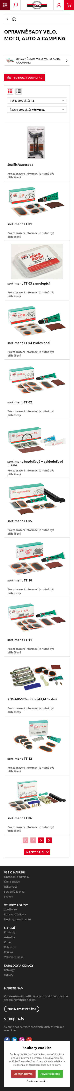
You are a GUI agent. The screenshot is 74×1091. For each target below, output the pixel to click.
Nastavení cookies (37, 1081)
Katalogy (9, 970)
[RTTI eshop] (37, 5)
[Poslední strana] (49, 840)
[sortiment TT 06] (37, 796)
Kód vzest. (38, 109)
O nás (7, 942)
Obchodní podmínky (16, 877)
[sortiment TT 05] (37, 499)
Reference (10, 947)
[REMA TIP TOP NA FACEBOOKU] (7, 1040)
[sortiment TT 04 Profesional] (37, 320)
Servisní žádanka (14, 891)
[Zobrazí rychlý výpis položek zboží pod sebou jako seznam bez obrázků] (18, 91)
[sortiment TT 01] (37, 202)
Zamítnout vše (23, 1074)
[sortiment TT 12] (37, 736)
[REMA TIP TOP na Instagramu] (22, 1040)
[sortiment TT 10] (37, 558)
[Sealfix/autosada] (37, 142)
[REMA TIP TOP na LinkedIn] (14, 1040)
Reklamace (10, 886)
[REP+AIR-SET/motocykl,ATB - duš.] (37, 677)
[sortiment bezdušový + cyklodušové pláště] (37, 439)
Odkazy (8, 975)
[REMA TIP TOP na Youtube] (29, 1040)
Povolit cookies (50, 1074)
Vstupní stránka (13, 957)
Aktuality (9, 937)
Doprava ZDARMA (15, 914)
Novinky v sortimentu (17, 919)
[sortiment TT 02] (37, 380)
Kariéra (8, 952)
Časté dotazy (12, 882)
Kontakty (9, 932)
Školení (8, 896)
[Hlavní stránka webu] (40, 19)
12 (32, 100)
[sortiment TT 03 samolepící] (37, 261)
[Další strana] (41, 840)
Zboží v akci (11, 909)
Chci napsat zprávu (21, 1009)
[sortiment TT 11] (37, 617)
